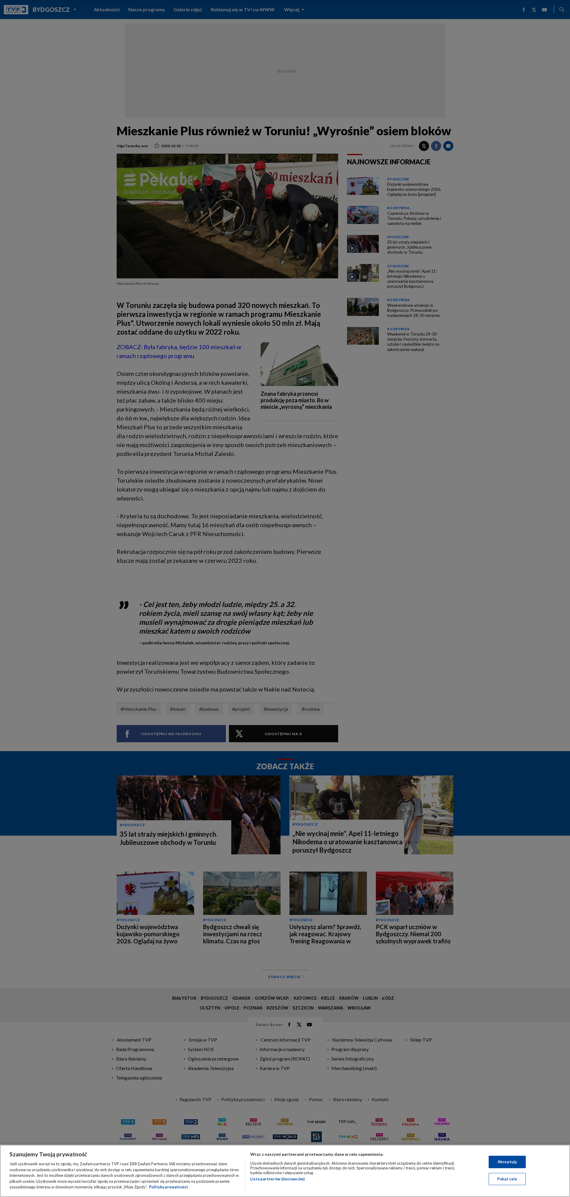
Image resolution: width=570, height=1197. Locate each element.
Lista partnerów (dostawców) (277, 1179)
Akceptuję (507, 1161)
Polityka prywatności (168, 1187)
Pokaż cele (507, 1179)
